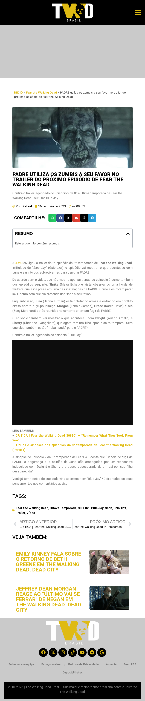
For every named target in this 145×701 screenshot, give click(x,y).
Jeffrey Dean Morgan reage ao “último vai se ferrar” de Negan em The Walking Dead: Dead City (48, 599)
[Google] (101, 652)
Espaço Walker (51, 664)
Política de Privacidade (83, 664)
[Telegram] (92, 652)
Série (108, 508)
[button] (52, 218)
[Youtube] (82, 652)
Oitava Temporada (63, 508)
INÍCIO (18, 92)
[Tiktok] (72, 652)
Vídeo (31, 513)
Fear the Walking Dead (41, 92)
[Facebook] (43, 652)
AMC (18, 263)
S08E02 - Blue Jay (91, 508)
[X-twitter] (53, 652)
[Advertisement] (72, 51)
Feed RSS (130, 664)
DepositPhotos (72, 672)
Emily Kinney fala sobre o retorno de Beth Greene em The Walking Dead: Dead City (48, 562)
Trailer (20, 513)
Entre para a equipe (21, 664)
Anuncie (111, 664)
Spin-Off (120, 508)
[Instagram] (62, 652)
